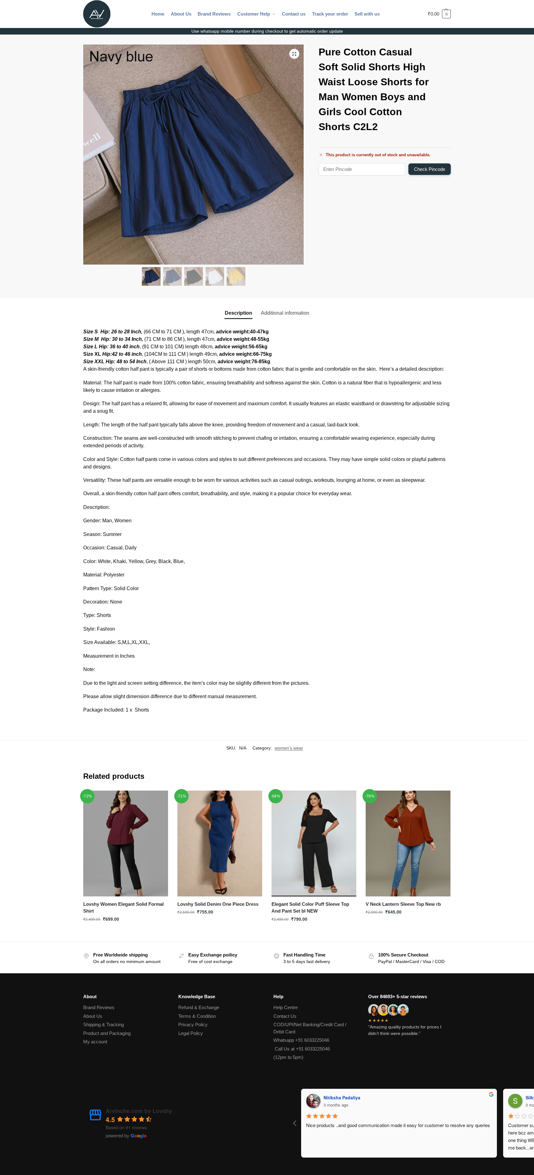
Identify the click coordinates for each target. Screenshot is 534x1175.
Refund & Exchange (198, 1007)
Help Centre (285, 1007)
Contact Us (284, 1016)
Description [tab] (238, 313)
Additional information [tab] (285, 313)
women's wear (289, 747)
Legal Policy (190, 1033)
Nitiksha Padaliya (308, 1097)
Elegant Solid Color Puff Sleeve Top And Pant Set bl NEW (310, 907)
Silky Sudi (502, 1097)
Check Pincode (429, 169)
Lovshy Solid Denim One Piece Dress (217, 904)
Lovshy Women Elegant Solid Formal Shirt (123, 907)
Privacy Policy (193, 1024)
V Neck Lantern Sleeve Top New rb (403, 904)
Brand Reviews (98, 1007)
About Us (92, 1016)
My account (95, 1041)
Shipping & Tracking (103, 1024)
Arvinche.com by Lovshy (139, 1111)
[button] (439, 14)
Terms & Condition (197, 1016)
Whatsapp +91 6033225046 (301, 1040)
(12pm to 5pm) (288, 1057)
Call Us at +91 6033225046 (301, 1048)
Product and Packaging (107, 1033)
